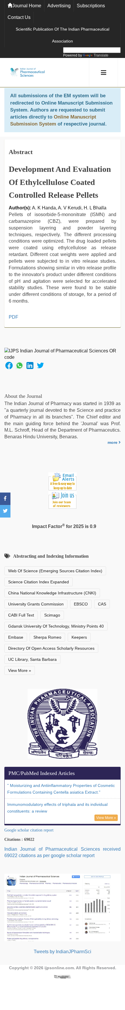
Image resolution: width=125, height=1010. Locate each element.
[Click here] (62, 976)
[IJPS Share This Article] (9, 365)
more (113, 442)
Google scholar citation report (28, 830)
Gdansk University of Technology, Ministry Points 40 (56, 626)
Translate (101, 55)
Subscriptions (91, 5)
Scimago (52, 615)
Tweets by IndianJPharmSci (62, 951)
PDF (13, 317)
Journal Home (26, 5)
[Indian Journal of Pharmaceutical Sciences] (27, 73)
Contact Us (19, 17)
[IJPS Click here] (62, 907)
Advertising (59, 5)
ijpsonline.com (59, 967)
